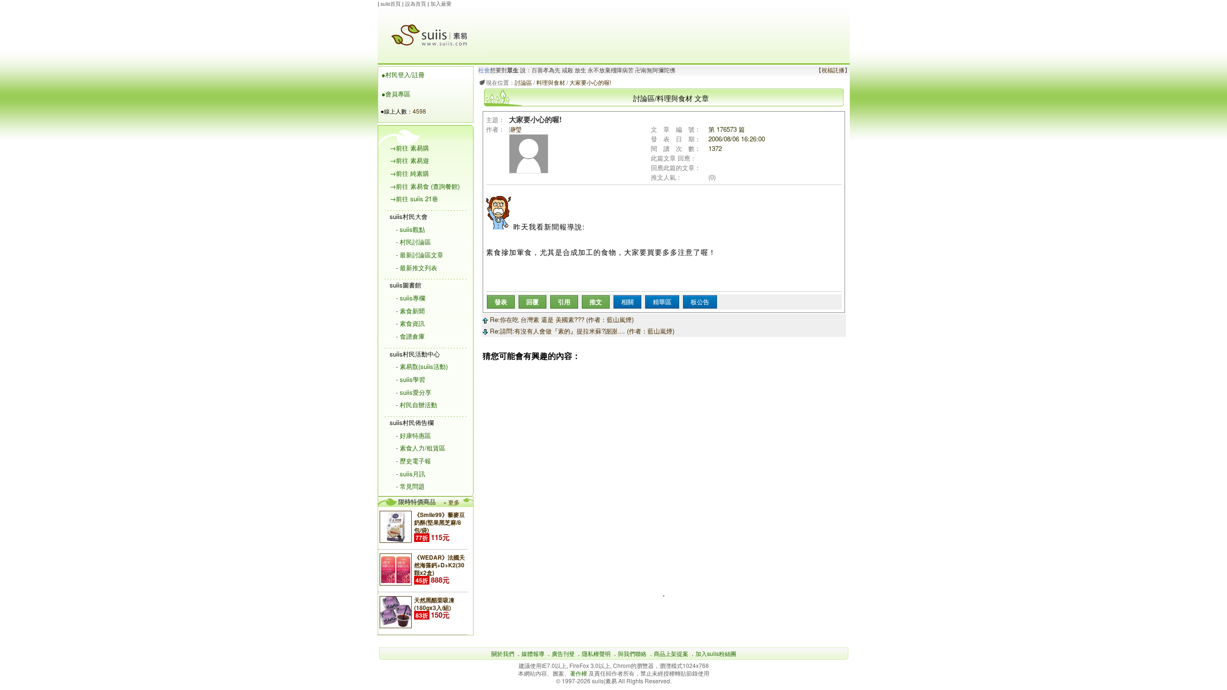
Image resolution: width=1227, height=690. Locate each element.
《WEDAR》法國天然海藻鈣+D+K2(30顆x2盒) (439, 565)
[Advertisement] (665, 29)
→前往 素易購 (409, 147)
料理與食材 (550, 82)
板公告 (700, 301)
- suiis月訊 (410, 473)
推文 (596, 301)
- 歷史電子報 (413, 460)
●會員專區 (396, 93)
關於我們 (502, 653)
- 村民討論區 (413, 241)
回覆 (532, 301)
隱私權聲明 (596, 653)
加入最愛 (440, 3)
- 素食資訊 (410, 323)
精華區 (662, 301)
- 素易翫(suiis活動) (422, 366)
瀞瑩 (515, 129)
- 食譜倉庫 (410, 336)
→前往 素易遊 (409, 160)
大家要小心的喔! (590, 82)
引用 (564, 301)
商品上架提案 (671, 653)
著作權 (579, 673)
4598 (419, 111)
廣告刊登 (563, 653)
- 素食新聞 (410, 310)
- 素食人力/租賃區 (420, 447)
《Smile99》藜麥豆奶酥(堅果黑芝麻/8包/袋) (439, 522)
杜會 (484, 70)
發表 (501, 301)
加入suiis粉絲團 (715, 653)
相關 (627, 301)
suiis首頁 (391, 3)
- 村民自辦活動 (416, 404)
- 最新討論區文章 (419, 254)
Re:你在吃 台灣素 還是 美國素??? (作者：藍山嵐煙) (561, 319)
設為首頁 (415, 3)
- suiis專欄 (410, 297)
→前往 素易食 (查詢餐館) (425, 186)
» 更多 (451, 502)
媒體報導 (532, 653)
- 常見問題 (410, 486)
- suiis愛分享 (413, 392)
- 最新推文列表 (416, 267)
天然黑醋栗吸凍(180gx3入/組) (434, 604)
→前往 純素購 (409, 173)
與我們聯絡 (632, 653)
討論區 (523, 82)
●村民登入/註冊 (403, 74)
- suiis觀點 (410, 229)
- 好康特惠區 (413, 435)
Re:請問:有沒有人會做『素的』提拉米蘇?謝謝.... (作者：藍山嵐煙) (581, 330)
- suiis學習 (410, 379)
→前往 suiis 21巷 (414, 198)
